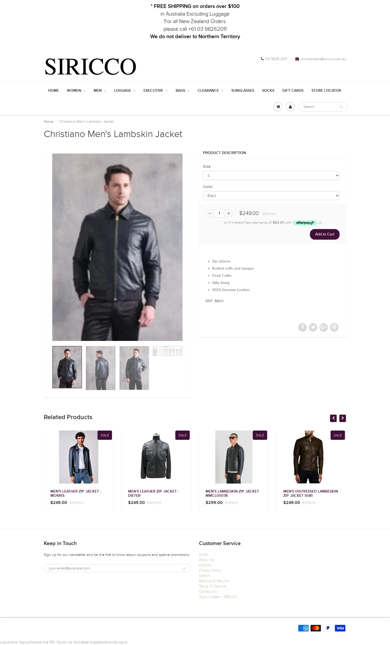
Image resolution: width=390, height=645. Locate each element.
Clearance (208, 91)
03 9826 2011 (276, 59)
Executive (153, 91)
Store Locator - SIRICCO (218, 597)
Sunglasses (242, 91)
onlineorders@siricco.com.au (323, 59)
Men (98, 91)
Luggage (122, 91)
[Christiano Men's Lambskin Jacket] (117, 247)
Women (74, 91)
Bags (180, 91)
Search (204, 575)
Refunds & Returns (214, 581)
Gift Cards (293, 91)
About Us (206, 560)
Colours (205, 565)
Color (208, 187)
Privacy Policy (210, 570)
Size (206, 167)
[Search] (341, 107)
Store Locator (326, 91)
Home (53, 91)
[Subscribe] (184, 568)
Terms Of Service (212, 586)
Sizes (203, 554)
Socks (268, 91)
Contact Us (208, 591)
